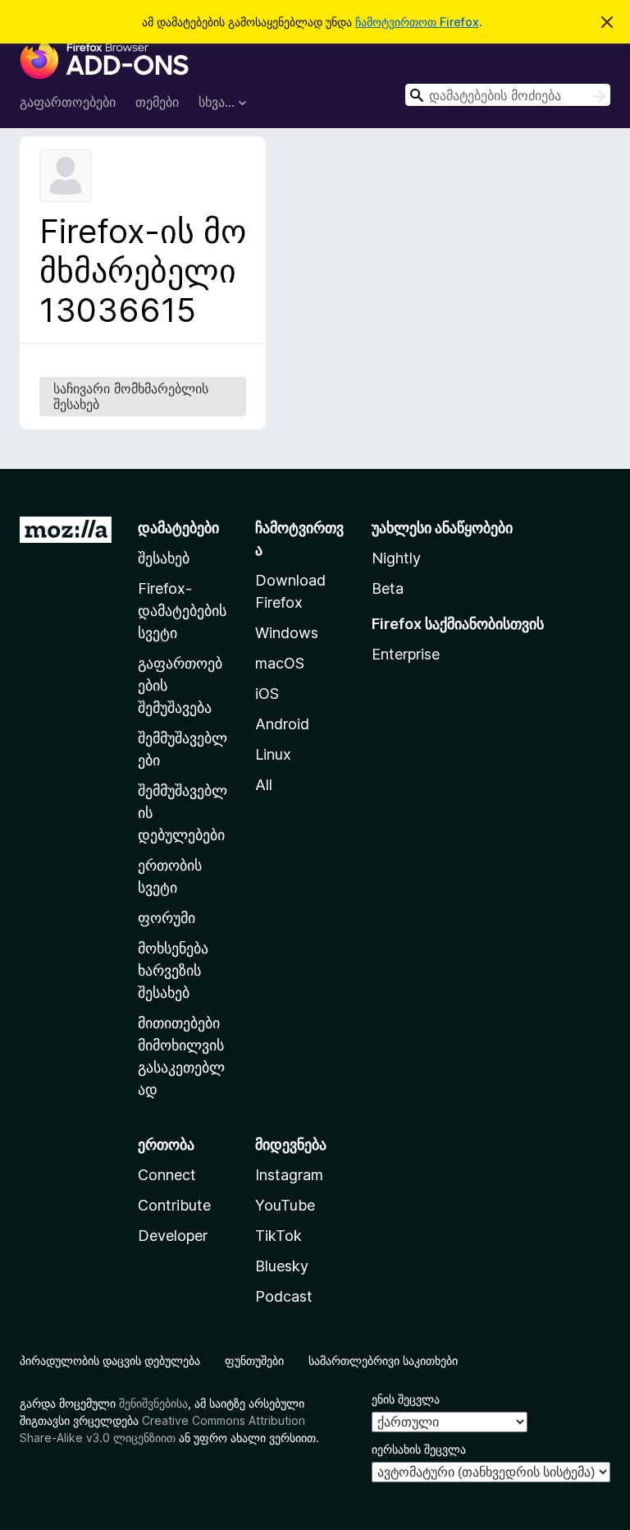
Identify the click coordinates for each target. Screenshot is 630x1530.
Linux (273, 754)
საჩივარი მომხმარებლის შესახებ (130, 396)
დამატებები (178, 527)
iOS (267, 693)
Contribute (174, 1205)
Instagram (289, 1174)
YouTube (285, 1205)
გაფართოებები (68, 102)
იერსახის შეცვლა (419, 1449)
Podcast (284, 1296)
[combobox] (507, 95)
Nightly (396, 558)
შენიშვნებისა (153, 1403)
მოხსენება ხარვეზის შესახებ (173, 970)
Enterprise (406, 654)
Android (282, 724)
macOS (279, 663)
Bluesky (281, 1266)
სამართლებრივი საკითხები (383, 1360)
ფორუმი (166, 917)
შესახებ (163, 558)
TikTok (278, 1235)
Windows (286, 632)
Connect (167, 1174)
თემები (157, 102)
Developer (173, 1235)
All (263, 784)
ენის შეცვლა (406, 1399)
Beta (388, 588)
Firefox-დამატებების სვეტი (182, 610)
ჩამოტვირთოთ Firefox (417, 22)
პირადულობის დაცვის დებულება (110, 1360)
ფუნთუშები (254, 1360)
